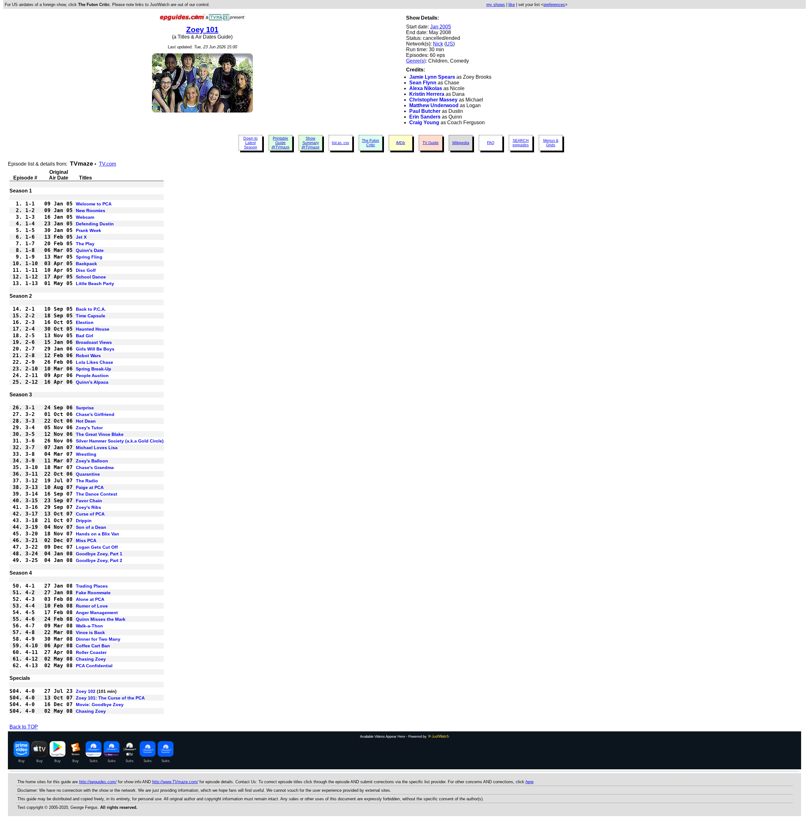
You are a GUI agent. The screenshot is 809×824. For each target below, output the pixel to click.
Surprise (85, 407)
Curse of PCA (90, 513)
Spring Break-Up (93, 368)
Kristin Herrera (426, 94)
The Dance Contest (96, 494)
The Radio (87, 480)
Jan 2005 (440, 26)
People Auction (92, 375)
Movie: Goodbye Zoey (100, 704)
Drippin (84, 520)
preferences (554, 4)
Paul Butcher (425, 111)
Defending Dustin (95, 223)
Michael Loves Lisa (97, 447)
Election (85, 322)
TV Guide (431, 143)
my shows (495, 4)
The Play (85, 243)
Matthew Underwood (434, 105)
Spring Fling (89, 256)
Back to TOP (23, 726)
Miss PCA (86, 540)
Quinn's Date (90, 250)
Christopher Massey (433, 99)
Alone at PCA (90, 599)
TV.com (107, 164)
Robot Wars (88, 355)
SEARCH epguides (521, 142)
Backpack (86, 263)
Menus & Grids (550, 142)
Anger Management (97, 612)
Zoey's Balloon (92, 460)
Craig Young (424, 122)
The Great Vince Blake (100, 434)
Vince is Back (90, 632)
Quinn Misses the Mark (100, 619)
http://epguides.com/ (98, 781)
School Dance (91, 276)
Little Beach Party (95, 283)
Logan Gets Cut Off (97, 547)
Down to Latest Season (250, 143)
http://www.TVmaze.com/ (175, 781)
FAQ (490, 143)
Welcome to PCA (94, 203)
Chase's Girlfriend (95, 414)
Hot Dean (86, 421)
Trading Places (92, 586)
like (511, 4)
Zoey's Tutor (89, 427)
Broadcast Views (94, 342)
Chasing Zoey (91, 659)
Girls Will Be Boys (95, 348)
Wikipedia (460, 143)
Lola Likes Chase (94, 362)
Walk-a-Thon (89, 625)
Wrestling (86, 454)
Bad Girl (84, 335)
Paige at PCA (90, 487)
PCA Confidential (94, 665)
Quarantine (88, 474)
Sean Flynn (422, 82)
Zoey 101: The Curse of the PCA (110, 697)
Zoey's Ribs (88, 507)
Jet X (81, 237)
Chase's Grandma (95, 467)
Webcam (85, 217)
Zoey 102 (85, 691)
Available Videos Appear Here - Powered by (394, 736)
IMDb (400, 143)
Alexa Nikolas (425, 88)
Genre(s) (416, 61)
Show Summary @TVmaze (310, 143)
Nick (438, 43)
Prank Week (88, 230)
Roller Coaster (91, 652)
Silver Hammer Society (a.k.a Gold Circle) (120, 440)
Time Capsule (90, 315)
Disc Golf (86, 270)
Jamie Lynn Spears (432, 77)
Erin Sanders (425, 116)
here (529, 781)
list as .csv (340, 143)
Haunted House (92, 329)
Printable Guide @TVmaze (280, 143)
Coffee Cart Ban (93, 645)
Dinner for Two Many (98, 639)
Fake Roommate (93, 592)
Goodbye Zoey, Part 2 (99, 560)
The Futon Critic (370, 142)
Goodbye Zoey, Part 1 (99, 553)
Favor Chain (89, 500)
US (449, 43)
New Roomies (90, 210)
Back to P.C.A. (91, 309)
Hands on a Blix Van (97, 533)
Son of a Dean (91, 527)
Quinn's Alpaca (92, 382)
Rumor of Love (92, 605)
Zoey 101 (202, 29)
